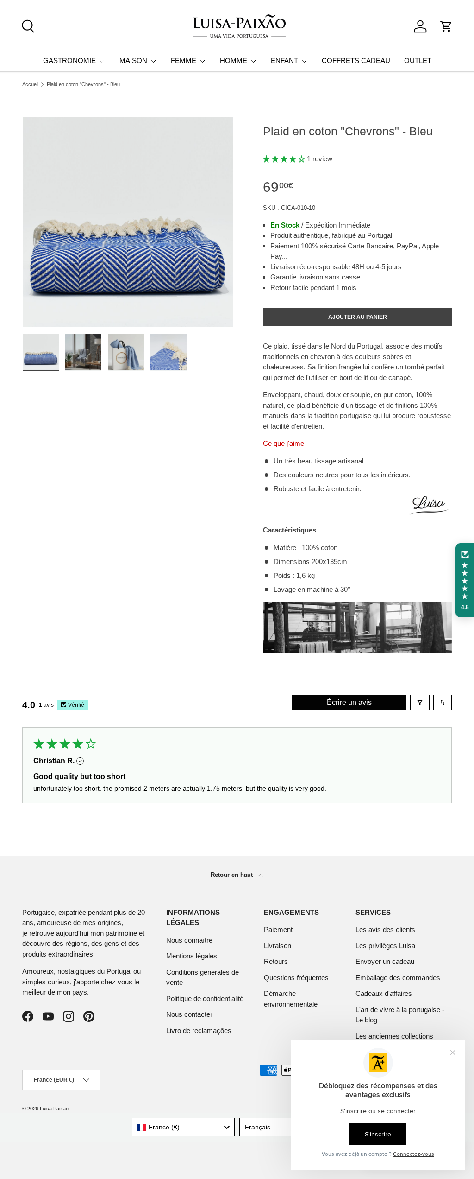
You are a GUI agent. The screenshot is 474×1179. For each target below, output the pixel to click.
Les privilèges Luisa (385, 946)
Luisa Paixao (54, 1108)
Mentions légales (191, 956)
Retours (276, 961)
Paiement (278, 929)
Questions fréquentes (296, 978)
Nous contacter (189, 1014)
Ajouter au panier (357, 317)
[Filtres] (420, 702)
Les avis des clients (385, 929)
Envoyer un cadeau (385, 961)
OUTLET (417, 60)
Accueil (30, 84)
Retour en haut (233, 874)
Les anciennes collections (394, 1036)
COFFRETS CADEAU (356, 60)
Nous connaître (189, 940)
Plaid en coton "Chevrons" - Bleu (83, 84)
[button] (446, 26)
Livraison (277, 946)
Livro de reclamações (198, 1030)
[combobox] (183, 1127)
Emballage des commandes (398, 978)
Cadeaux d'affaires (384, 993)
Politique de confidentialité (204, 998)
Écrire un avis (349, 702)
